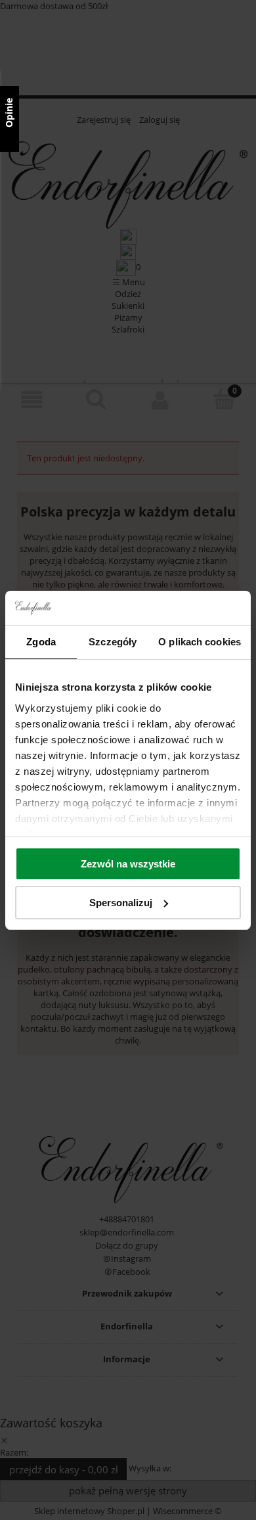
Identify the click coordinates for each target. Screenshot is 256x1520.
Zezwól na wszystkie (128, 863)
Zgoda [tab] (41, 641)
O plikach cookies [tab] (199, 641)
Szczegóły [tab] (113, 641)
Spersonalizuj (120, 902)
